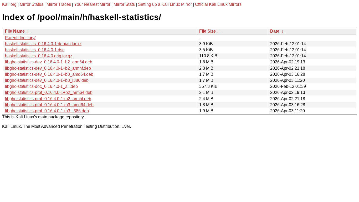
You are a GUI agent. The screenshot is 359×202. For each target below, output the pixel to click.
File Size (207, 31)
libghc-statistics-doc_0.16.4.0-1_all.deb (41, 86)
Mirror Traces (59, 4)
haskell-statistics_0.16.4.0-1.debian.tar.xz (43, 44)
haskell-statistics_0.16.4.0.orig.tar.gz (38, 56)
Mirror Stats (124, 4)
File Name (15, 31)
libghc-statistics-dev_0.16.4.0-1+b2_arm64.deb (48, 62)
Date (274, 31)
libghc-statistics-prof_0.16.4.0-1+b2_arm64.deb (49, 92)
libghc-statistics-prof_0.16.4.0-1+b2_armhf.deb (48, 99)
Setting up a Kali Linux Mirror (165, 4)
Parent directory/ (20, 38)
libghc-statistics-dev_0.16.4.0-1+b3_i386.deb (47, 80)
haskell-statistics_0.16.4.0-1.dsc (34, 50)
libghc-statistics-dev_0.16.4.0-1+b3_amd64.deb (49, 74)
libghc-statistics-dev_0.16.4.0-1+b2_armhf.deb (48, 68)
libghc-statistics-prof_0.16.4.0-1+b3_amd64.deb (49, 105)
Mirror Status (31, 4)
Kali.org (9, 4)
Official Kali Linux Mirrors (218, 4)
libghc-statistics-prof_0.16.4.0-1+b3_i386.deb (47, 111)
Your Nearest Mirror (92, 4)
